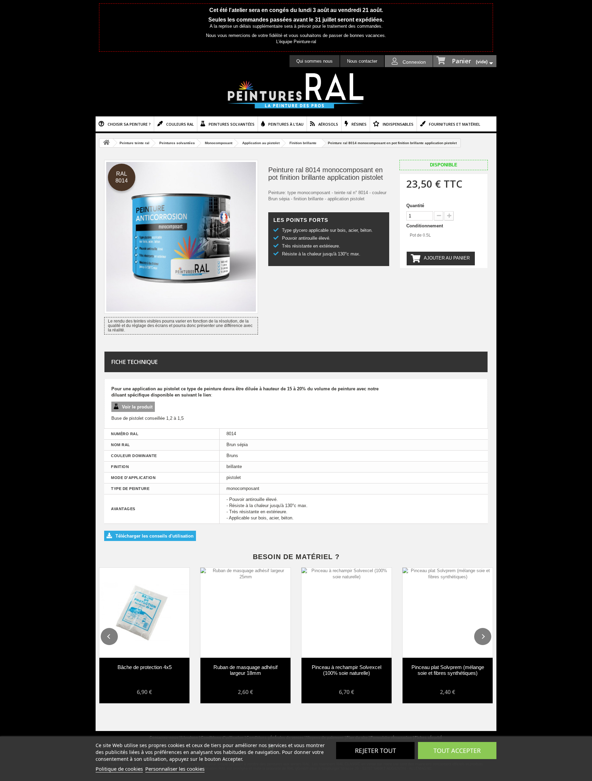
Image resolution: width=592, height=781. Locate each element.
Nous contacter (362, 61)
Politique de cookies (119, 768)
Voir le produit (137, 407)
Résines (359, 124)
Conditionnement (425, 225)
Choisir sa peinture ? (129, 124)
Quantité (415, 205)
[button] (109, 636)
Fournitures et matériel (454, 124)
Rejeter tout (375, 750)
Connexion (413, 62)
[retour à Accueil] (106, 143)
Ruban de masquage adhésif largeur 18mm (245, 670)
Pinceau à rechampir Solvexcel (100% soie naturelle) (346, 670)
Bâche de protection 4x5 (145, 667)
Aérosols (328, 124)
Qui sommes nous (314, 61)
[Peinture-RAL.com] (296, 91)
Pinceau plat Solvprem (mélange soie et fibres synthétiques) (447, 670)
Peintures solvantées (232, 124)
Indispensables (398, 124)
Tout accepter (457, 750)
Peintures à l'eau (286, 124)
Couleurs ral (180, 124)
